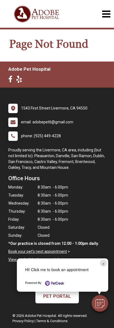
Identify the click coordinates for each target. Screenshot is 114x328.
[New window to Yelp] (20, 80)
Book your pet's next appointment (37, 251)
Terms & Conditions (52, 321)
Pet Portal (57, 296)
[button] (100, 303)
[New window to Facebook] (11, 80)
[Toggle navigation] (106, 14)
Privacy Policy (23, 321)
